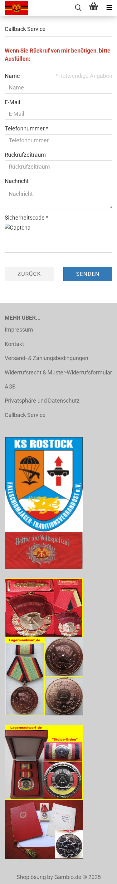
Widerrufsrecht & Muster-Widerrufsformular (58, 372)
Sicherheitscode (25, 217)
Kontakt (14, 344)
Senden (88, 274)
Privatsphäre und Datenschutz (42, 400)
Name (12, 76)
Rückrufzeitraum (25, 154)
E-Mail (12, 102)
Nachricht (17, 181)
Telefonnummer (25, 128)
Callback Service (25, 415)
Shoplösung (31, 877)
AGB (10, 386)
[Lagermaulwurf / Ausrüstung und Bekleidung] (14, 8)
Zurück (29, 274)
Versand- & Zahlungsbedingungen (46, 358)
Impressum (19, 329)
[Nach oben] (99, 874)
